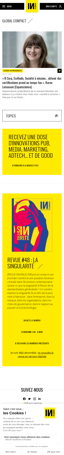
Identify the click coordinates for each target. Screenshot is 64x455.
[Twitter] (29, 399)
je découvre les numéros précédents (32, 343)
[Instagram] (34, 399)
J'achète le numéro (32, 320)
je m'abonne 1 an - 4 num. (32, 331)
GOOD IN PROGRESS (13, 70)
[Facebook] (24, 399)
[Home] (32, 6)
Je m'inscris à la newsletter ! (25, 165)
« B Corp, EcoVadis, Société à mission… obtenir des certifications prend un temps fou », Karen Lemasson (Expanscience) (31, 82)
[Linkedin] (39, 399)
